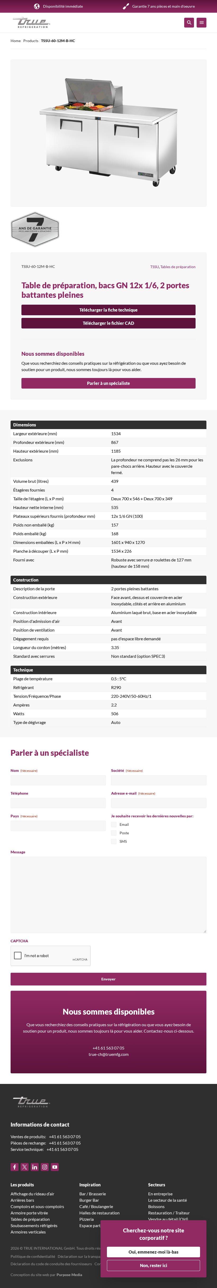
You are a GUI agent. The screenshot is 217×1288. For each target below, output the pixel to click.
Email (124, 824)
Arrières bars (22, 1200)
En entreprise (160, 1193)
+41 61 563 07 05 (108, 1047)
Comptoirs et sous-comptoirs (37, 1206)
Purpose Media (69, 1274)
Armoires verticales (28, 1231)
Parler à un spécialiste (108, 383)
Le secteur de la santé (167, 1200)
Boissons (156, 1206)
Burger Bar (89, 1200)
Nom (24, 770)
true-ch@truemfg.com (109, 1054)
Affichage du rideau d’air (32, 1193)
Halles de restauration (99, 1212)
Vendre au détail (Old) (168, 1219)
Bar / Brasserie (92, 1193)
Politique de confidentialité (33, 1256)
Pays (24, 816)
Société (127, 770)
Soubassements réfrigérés (34, 1225)
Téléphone (19, 793)
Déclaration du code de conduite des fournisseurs (51, 1264)
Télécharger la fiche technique (108, 309)
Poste (124, 833)
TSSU (154, 266)
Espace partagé (93, 1225)
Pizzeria (86, 1219)
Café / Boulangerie (96, 1206)
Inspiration (90, 1184)
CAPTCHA (19, 941)
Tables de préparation (178, 266)
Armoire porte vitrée (29, 1212)
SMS (123, 841)
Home (16, 40)
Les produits (22, 1184)
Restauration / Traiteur (169, 1212)
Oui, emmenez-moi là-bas (153, 1251)
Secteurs (156, 1184)
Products (30, 40)
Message (18, 852)
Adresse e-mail (133, 793)
